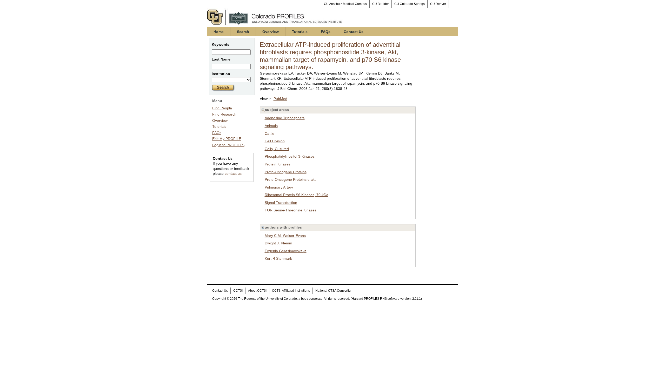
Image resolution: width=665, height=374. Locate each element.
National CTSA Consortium (334, 290)
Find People (222, 108)
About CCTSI (257, 290)
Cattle (269, 133)
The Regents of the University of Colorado (267, 298)
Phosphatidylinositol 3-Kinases (290, 156)
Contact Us (353, 32)
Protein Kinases (277, 164)
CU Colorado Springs (409, 4)
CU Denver (438, 4)
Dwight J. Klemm (278, 243)
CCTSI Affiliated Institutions (291, 290)
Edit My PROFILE (226, 139)
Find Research (224, 114)
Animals (271, 126)
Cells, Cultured (277, 149)
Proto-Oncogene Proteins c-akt (290, 179)
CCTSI (238, 290)
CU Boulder (380, 4)
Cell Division (275, 141)
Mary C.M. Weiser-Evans (285, 235)
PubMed (280, 99)
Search (243, 32)
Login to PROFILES (228, 145)
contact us (233, 173)
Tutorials (300, 32)
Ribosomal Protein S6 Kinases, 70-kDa (296, 195)
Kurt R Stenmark (278, 258)
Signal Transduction (281, 203)
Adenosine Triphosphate (285, 118)
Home (219, 32)
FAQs (325, 32)
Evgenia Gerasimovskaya (286, 251)
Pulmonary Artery (279, 187)
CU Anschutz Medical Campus (345, 4)
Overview (270, 32)
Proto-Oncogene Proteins (286, 172)
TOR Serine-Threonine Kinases (290, 210)
